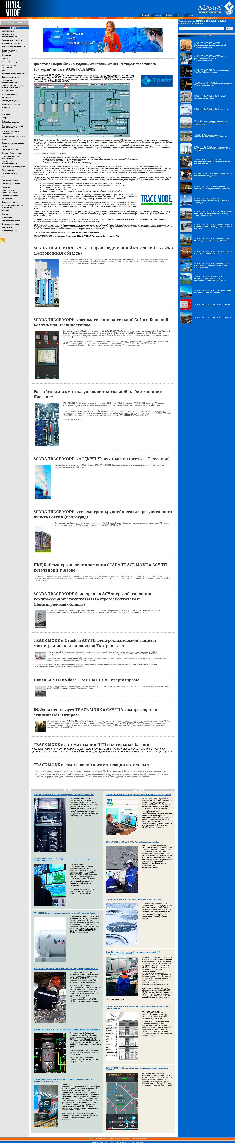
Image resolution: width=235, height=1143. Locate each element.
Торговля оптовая (10, 180)
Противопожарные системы (14, 136)
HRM (133, 53)
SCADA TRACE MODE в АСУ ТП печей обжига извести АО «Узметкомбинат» (67, 1029)
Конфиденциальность (140, 1138)
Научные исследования (12, 111)
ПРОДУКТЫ (49, 18)
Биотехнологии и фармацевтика (9, 51)
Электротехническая (11, 221)
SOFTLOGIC (99, 53)
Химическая (7, 199)
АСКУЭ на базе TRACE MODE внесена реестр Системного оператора (64, 795)
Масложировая (8, 91)
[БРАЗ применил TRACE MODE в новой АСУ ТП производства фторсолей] (206, 180)
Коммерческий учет (10, 77)
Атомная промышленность (13, 47)
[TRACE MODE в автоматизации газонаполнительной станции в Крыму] (206, 141)
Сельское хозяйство (11, 150)
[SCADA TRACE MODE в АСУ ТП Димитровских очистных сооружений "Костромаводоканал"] (206, 50)
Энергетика (7, 227)
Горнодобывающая (10, 62)
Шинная (5, 211)
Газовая (5, 58)
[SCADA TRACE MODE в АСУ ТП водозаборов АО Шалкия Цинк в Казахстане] (206, 297)
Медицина (6, 97)
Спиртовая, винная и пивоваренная (11, 157)
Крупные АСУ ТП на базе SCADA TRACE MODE (12, 86)
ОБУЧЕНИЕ (128, 18)
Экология (6, 214)
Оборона (6, 118)
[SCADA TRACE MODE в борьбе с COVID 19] (205, 310)
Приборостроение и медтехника (10, 132)
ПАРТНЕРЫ (103, 18)
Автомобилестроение (11, 43)
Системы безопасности (12, 153)
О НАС (29, 18)
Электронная (7, 217)
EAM (123, 53)
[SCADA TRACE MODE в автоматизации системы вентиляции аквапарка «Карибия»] (206, 193)
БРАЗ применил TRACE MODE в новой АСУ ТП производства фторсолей (66, 969)
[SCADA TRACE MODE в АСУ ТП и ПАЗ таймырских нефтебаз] (206, 102)
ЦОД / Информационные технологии (13, 206)
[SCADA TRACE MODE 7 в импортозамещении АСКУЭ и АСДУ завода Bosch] (206, 76)
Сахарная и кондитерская (13, 143)
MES (113, 53)
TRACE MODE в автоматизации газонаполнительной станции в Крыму (65, 913)
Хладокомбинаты (9, 202)
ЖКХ (3, 70)
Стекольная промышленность (9, 162)
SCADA (73, 53)
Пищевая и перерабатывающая (10, 122)
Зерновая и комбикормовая (14, 74)
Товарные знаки (123, 1138)
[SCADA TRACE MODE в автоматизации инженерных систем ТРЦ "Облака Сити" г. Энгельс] (206, 154)
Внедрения (8, 31)
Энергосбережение (10, 231)
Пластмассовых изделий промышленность (12, 127)
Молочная (6, 107)
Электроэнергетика (10, 224)
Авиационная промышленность (9, 35)
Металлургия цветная (11, 101)
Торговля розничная (11, 184)
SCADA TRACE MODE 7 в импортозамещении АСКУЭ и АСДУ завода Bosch (138, 795)
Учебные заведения (10, 195)
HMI (85, 53)
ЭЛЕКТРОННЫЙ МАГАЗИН (209, 18)
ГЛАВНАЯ (10, 18)
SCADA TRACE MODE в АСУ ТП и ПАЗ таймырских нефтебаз (132, 842)
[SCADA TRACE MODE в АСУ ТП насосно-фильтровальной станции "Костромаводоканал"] (206, 63)
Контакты (89, 1138)
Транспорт (6, 187)
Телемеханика (8, 170)
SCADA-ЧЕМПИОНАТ (162, 18)
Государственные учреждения (9, 66)
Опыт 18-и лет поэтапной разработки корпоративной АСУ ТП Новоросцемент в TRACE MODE (133, 953)
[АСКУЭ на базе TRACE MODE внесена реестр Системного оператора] (206, 89)
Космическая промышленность (9, 81)
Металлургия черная (11, 104)
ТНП (3, 177)
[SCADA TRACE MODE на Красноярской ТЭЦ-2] (206, 323)
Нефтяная (6, 114)
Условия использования (105, 1138)
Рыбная (5, 140)
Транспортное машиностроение (9, 191)
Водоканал (6, 55)
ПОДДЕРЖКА (76, 18)
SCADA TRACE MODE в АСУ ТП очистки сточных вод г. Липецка (134, 899)
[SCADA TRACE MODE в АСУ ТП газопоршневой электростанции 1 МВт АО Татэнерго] (206, 206)
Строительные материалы (13, 167)
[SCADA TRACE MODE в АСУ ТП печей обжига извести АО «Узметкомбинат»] (206, 258)
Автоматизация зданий (12, 40)
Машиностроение (9, 94)
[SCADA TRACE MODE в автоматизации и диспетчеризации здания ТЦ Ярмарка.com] (206, 245)
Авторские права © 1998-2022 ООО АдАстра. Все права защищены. (117, 1142)
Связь (4, 146)
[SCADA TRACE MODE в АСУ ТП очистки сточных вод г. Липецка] (206, 115)
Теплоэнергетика (9, 173)
